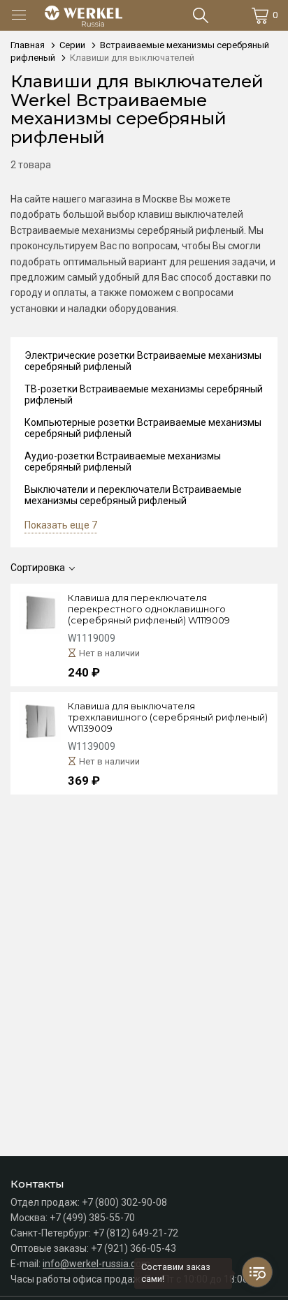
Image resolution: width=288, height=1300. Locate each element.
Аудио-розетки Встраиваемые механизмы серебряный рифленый (122, 461)
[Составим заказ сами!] (257, 1272)
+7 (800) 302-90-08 (124, 1202)
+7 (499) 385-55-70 (92, 1217)
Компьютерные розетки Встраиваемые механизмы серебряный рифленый (142, 428)
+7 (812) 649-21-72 (135, 1233)
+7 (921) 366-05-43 (133, 1248)
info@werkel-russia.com (96, 1263)
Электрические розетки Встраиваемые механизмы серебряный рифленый (142, 361)
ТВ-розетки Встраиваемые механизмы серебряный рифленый (143, 394)
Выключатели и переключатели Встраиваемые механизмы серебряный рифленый (133, 495)
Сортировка (37, 567)
